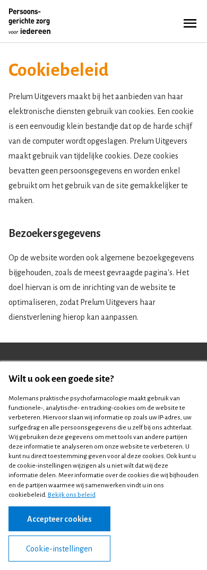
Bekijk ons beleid (72, 495)
